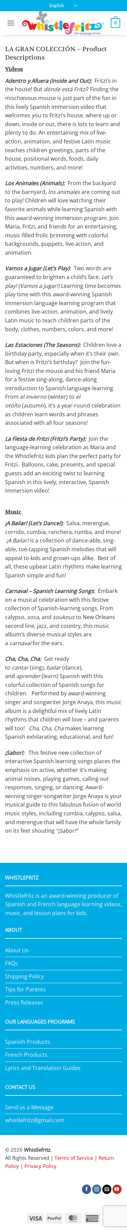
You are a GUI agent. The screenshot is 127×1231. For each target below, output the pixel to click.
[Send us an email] (106, 1189)
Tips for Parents (25, 989)
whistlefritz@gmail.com (34, 1120)
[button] (11, 23)
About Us (17, 950)
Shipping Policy (24, 976)
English (56, 5)
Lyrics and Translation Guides (43, 1068)
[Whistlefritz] (63, 23)
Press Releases (24, 1002)
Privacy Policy (40, 1166)
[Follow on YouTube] (117, 1189)
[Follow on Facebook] (86, 1189)
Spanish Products (27, 1042)
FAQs (11, 963)
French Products (26, 1054)
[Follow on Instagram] (96, 1189)
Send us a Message (29, 1107)
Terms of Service (74, 1157)
